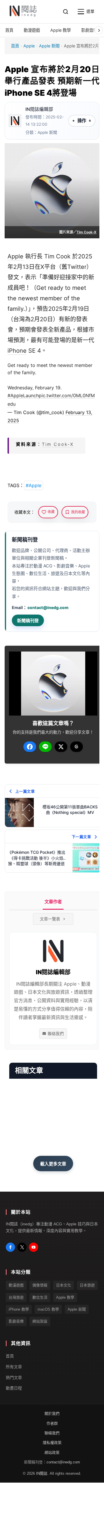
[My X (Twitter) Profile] (22, 1247)
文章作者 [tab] (53, 901)
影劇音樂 (16, 1321)
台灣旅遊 (16, 1297)
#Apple (33, 485)
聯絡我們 (56, 1033)
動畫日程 (14, 1388)
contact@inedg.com (47, 607)
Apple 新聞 (49, 45)
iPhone (17, 350)
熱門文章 (14, 1377)
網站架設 (39, 1321)
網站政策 (52, 1452)
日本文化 (63, 1285)
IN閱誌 (41, 1473)
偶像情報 (39, 1285)
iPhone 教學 (19, 1309)
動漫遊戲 (16, 1285)
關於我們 (52, 1413)
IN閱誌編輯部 (39, 109)
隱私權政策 (52, 1442)
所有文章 (14, 1366)
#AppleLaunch (23, 395)
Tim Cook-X (86, 232)
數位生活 (39, 1297)
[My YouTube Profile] (33, 1247)
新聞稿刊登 (28, 620)
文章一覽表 (50, 918)
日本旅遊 (87, 1285)
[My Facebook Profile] (10, 1247)
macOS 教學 (48, 1309)
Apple (29, 45)
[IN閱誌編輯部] (15, 120)
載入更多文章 (53, 1163)
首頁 (15, 45)
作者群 (52, 1423)
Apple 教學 (65, 1297)
